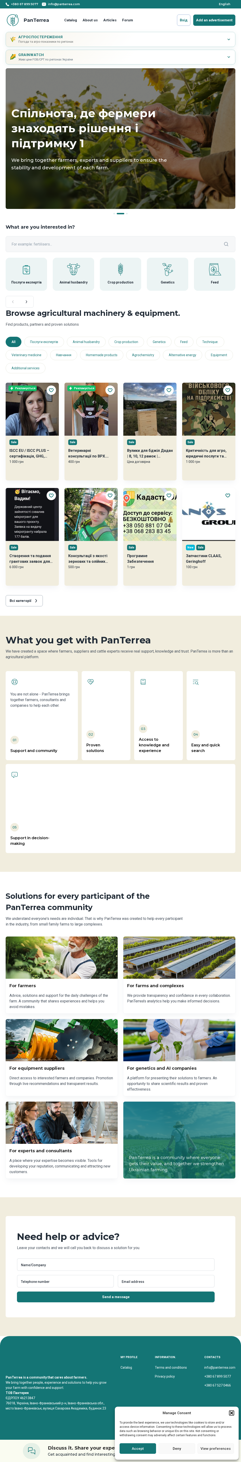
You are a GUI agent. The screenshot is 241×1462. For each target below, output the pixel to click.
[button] (231, 1413)
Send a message (116, 1297)
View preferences (216, 1449)
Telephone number (35, 1282)
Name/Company (33, 1265)
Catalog (70, 20)
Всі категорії (20, 601)
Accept (138, 1449)
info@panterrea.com (219, 1367)
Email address (133, 1282)
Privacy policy (165, 1376)
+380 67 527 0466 (217, 1385)
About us (90, 20)
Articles (109, 20)
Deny (177, 1449)
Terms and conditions (171, 1367)
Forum (127, 20)
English (224, 4)
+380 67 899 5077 (217, 1376)
